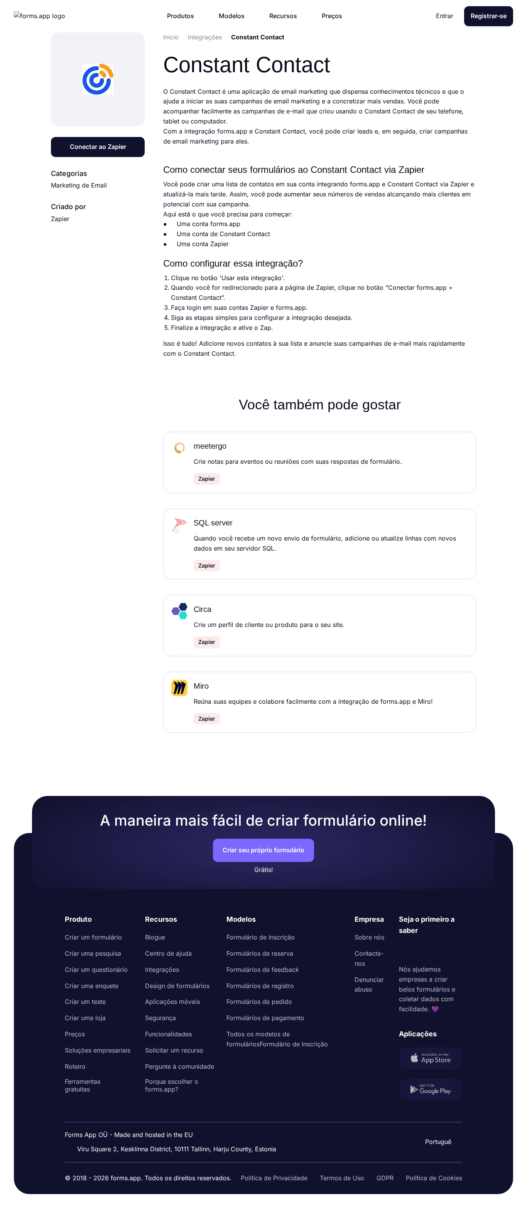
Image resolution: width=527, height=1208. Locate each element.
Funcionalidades (168, 1034)
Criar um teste (85, 1001)
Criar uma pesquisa (93, 953)
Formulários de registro (260, 986)
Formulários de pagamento (265, 1018)
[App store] (430, 1060)
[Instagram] (422, 950)
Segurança (160, 1018)
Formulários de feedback (262, 969)
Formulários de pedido (259, 1001)
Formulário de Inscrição (260, 937)
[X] (439, 950)
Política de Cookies (434, 1178)
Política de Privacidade (274, 1178)
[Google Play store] (430, 1091)
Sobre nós (369, 937)
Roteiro (75, 1066)
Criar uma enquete (91, 986)
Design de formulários (177, 986)
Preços (75, 1034)
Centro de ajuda (168, 953)
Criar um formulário (93, 937)
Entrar (444, 16)
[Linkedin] (405, 950)
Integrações (162, 969)
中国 (437, 1121)
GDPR (385, 1178)
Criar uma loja (85, 1018)
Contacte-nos (369, 958)
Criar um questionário (96, 969)
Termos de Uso (342, 1178)
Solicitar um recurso (174, 1050)
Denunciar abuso (369, 984)
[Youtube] (456, 950)
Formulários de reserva (259, 953)
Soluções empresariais (97, 1050)
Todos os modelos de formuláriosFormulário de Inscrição (277, 1039)
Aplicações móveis (172, 1001)
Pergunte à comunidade (179, 1066)
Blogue (155, 937)
